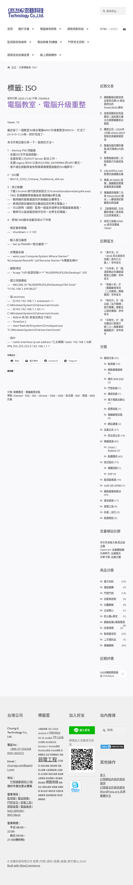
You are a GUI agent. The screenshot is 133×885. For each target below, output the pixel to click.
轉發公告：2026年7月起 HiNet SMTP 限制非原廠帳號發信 (114, 134)
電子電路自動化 (116, 399)
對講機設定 (54, 754)
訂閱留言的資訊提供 (112, 787)
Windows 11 (43, 746)
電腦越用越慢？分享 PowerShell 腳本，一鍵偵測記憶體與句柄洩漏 (114, 197)
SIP (43, 738)
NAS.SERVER (15, 811)
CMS (50, 729)
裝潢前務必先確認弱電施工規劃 (113, 272)
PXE (27, 395)
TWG (52, 395)
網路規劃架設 (75, 29)
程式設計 (109, 462)
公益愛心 (109, 610)
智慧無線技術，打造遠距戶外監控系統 (113, 161)
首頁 (10, 29)
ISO (34, 395)
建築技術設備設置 (18, 55)
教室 (84, 395)
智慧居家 (113, 408)
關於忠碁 (23, 29)
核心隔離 (41, 770)
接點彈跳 (53, 765)
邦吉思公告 (114, 435)
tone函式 (48, 738)
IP (48, 733)
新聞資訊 (109, 518)
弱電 (61, 754)
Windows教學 (54, 746)
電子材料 (109, 581)
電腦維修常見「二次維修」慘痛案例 (113, 291)
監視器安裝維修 (17, 42)
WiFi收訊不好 (51, 742)
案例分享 (109, 358)
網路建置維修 (115, 369)
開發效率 (51, 791)
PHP (110, 473)
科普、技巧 (110, 512)
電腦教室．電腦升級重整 (46, 104)
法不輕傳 (44, 774)
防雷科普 (59, 791)
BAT (77, 395)
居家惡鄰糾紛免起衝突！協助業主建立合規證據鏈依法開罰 (113, 118)
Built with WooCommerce (23, 865)
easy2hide (42, 733)
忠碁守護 (116, 557)
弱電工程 (109, 506)
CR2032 (55, 729)
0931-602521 (15, 753)
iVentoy (18, 395)
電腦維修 (25, 806)
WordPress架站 (44, 750)
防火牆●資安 (111, 616)
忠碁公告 (109, 429)
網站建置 (113, 423)
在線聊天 (116, 553)
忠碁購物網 (118, 549)
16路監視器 (42, 729)
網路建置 (12, 806)
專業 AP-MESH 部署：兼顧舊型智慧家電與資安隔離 (113, 183)
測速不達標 (52, 774)
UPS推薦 (41, 742)
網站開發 (41, 782)
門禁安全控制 (76, 42)
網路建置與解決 (112, 491)
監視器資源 (110, 479)
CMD (60, 395)
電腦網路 (109, 645)
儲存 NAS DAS (116, 378)
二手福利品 (110, 639)
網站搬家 (59, 778)
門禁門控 (109, 593)
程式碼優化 (50, 778)
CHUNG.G (43, 98)
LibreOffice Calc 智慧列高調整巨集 (113, 172)
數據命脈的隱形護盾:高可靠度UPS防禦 (114, 149)
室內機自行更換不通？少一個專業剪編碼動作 (113, 325)
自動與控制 (110, 598)
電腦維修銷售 (48, 29)
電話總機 (109, 587)
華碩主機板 (46, 787)
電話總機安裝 (51, 795)
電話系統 (113, 393)
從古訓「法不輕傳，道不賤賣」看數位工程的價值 (113, 305)
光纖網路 (109, 604)
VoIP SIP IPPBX (113, 485)
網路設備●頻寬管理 (114, 622)
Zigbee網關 (55, 750)
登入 (103, 775)
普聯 (59, 765)
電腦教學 (41, 795)
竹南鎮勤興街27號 (21, 782)
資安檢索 (109, 500)
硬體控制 (113, 468)
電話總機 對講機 (47, 42)
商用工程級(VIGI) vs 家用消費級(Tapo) (113, 224)
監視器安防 (110, 633)
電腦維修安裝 (33, 391)
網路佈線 (52, 782)
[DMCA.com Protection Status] (113, 746)
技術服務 (109, 627)
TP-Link (58, 737)
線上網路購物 (48, 55)
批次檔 (69, 395)
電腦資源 (109, 441)
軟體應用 (18, 391)
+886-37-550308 (20, 749)
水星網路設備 (51, 770)
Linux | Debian (112, 448)
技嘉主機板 (45, 765)
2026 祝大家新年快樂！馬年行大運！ (114, 259)
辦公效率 (44, 791)
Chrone (43, 395)
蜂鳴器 (54, 787)
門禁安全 (12, 802)
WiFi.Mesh (14, 815)
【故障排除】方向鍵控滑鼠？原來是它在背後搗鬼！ (113, 212)
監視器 (111, 363)
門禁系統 (113, 388)
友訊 (47, 754)
